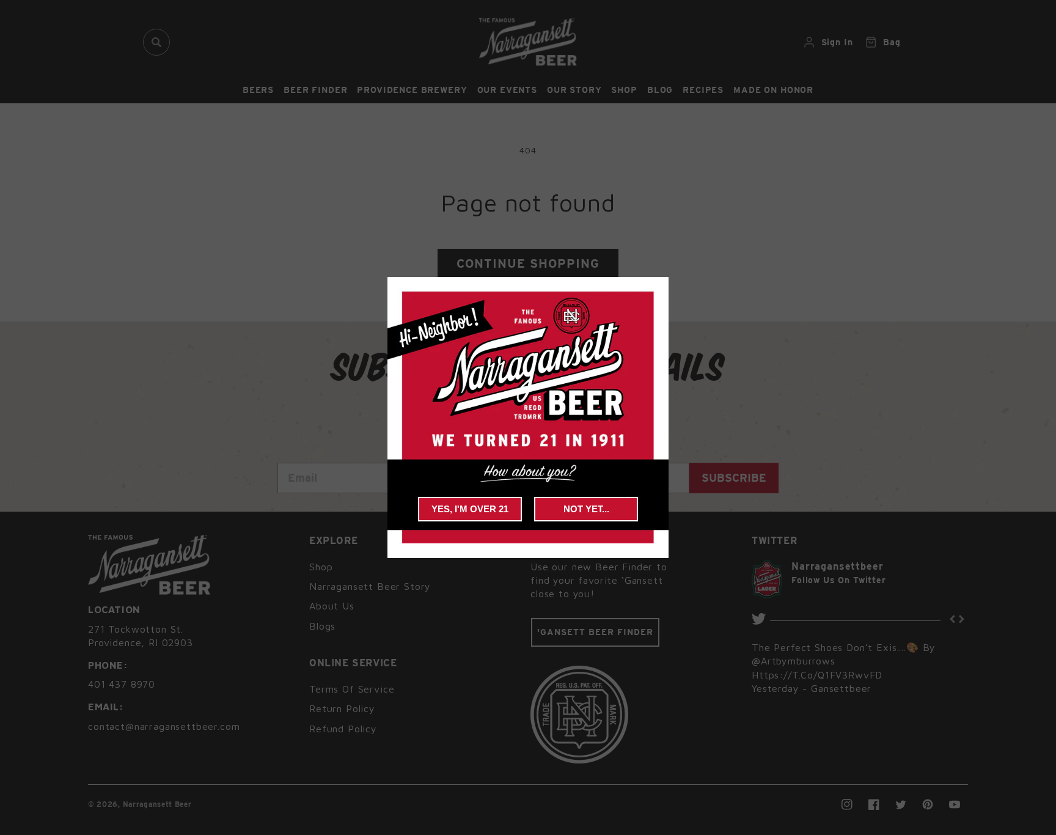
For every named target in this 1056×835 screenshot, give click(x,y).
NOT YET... (586, 509)
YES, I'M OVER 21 (469, 509)
